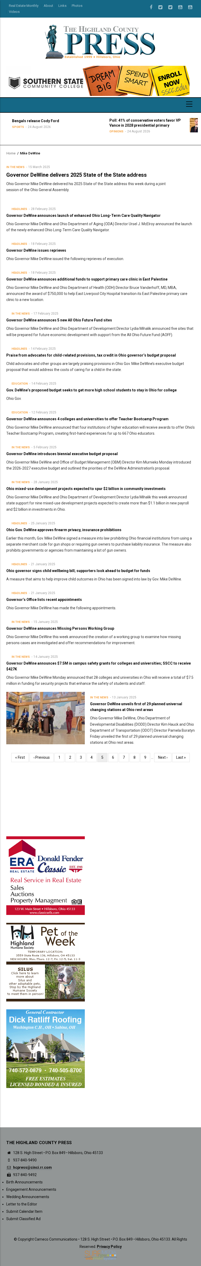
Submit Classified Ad (23, 1219)
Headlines (19, 209)
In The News (15, 167)
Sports (177, 131)
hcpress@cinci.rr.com (32, 1167)
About (48, 6)
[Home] (100, 41)
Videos (14, 12)
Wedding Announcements (27, 1197)
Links (62, 6)
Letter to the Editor (21, 1204)
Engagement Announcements (31, 1189)
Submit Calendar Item (24, 1211)
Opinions (81, 131)
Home (11, 153)
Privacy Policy (109, 1247)
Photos (77, 6)
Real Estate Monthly (23, 6)
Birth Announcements (24, 1182)
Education (20, 383)
